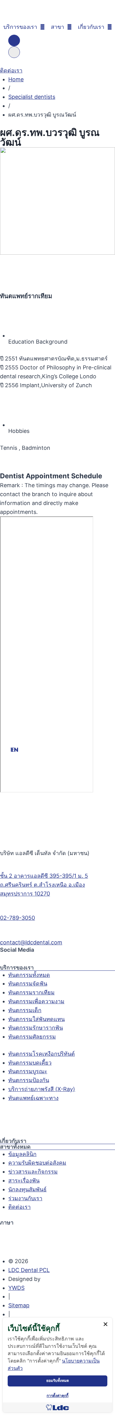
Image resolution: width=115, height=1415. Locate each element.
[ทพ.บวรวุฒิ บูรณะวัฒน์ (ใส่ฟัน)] (57, 201)
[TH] (14, 40)
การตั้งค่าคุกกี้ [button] (57, 1395)
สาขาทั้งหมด (15, 1146)
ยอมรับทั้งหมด (57, 1380)
